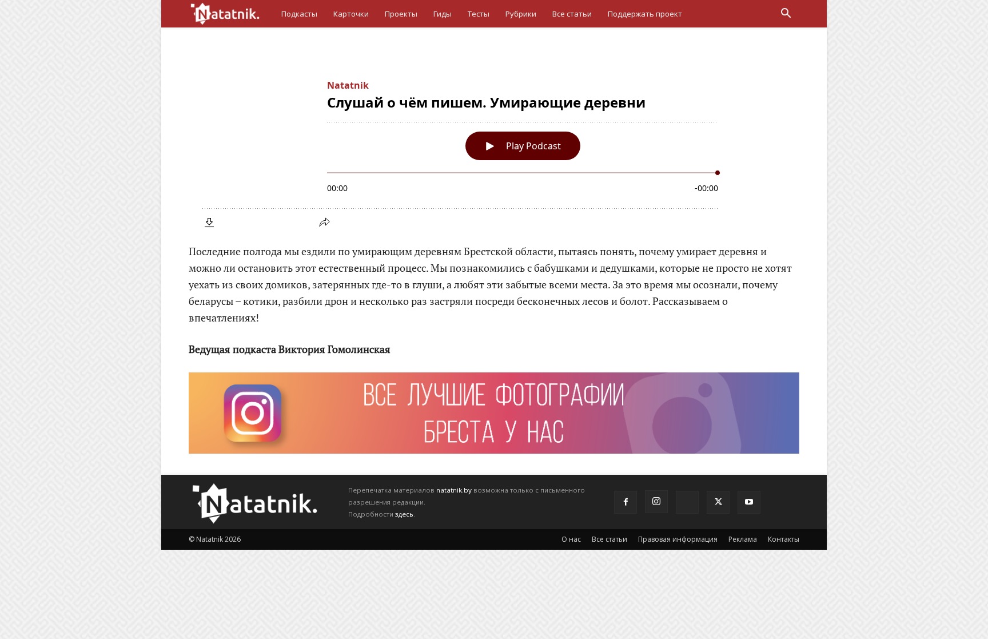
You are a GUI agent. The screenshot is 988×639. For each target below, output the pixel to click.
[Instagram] (656, 501)
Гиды (442, 14)
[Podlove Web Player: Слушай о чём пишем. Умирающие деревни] (494, 152)
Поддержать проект (645, 14)
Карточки (351, 14)
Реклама (742, 539)
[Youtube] (749, 502)
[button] (785, 14)
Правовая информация (678, 539)
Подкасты (299, 14)
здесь (404, 514)
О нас (571, 539)
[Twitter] (718, 502)
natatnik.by (454, 490)
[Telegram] (687, 502)
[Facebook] (625, 502)
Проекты (401, 14)
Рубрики (520, 14)
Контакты (783, 539)
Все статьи (572, 14)
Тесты (478, 14)
